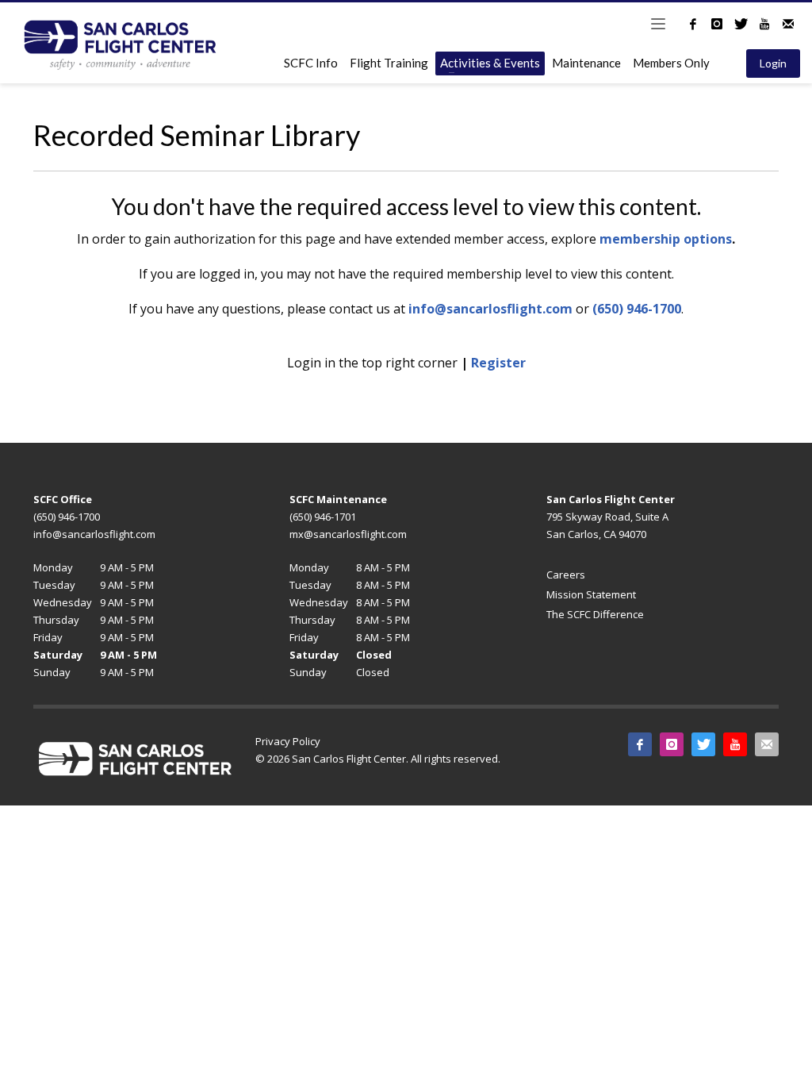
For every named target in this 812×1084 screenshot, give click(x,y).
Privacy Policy (287, 741)
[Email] (788, 24)
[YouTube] (764, 24)
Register (498, 362)
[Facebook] (693, 24)
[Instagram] (717, 24)
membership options (665, 239)
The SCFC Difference (595, 614)
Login (773, 63)
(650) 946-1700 (636, 308)
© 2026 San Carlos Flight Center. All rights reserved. (377, 758)
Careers (565, 574)
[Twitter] (741, 24)
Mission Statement (591, 594)
